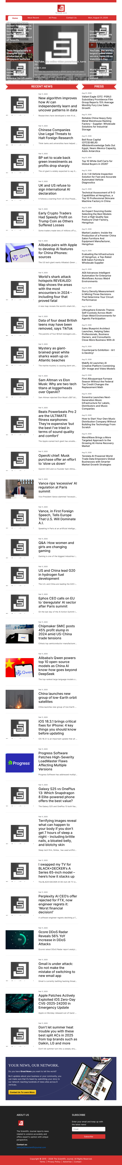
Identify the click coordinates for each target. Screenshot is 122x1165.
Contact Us (71, 17)
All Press (52, 17)
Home (15, 18)
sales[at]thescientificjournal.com (31, 1147)
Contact (77, 1161)
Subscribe (88, 1136)
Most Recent (33, 17)
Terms (42, 1161)
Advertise (67, 1161)
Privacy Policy (54, 1161)
